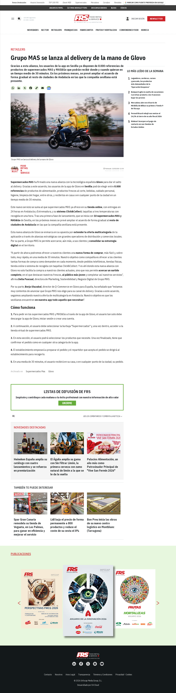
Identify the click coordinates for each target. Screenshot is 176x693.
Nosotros (58, 674)
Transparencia (84, 674)
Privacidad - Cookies (123, 674)
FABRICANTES (86, 30)
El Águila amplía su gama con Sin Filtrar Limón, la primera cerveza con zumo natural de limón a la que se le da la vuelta (67, 466)
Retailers (18, 49)
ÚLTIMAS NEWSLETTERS (77, 8)
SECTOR (45, 30)
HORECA (145, 30)
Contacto (48, 674)
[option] (88, 600)
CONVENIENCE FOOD (129, 30)
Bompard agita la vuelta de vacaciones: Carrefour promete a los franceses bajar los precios (146, 95)
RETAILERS (56, 30)
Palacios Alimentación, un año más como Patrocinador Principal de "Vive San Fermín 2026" (102, 464)
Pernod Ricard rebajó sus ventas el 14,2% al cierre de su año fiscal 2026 (145, 114)
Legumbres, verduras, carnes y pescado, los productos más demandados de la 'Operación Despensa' (142, 82)
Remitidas (117, 2)
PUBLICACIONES (21, 554)
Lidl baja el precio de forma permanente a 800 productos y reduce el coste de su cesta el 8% (67, 525)
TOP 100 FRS (53, 2)
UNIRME (67, 403)
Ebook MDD (67, 2)
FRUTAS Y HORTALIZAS (106, 30)
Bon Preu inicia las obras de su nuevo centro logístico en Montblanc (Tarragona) (102, 525)
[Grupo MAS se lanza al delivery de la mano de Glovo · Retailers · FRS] (88, 19)
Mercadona (95, 2)
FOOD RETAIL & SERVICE (25, 169)
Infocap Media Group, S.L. (91, 680)
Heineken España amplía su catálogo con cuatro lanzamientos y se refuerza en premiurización (30, 464)
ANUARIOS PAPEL (56, 8)
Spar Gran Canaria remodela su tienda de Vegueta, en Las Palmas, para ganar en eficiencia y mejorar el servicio (29, 527)
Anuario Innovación (37, 2)
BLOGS (113, 8)
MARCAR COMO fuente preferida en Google (145, 2)
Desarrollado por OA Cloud (88, 685)
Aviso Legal (70, 674)
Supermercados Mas (35, 371)
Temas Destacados (19, 2)
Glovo (51, 371)
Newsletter (156, 18)
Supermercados (81, 2)
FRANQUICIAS (70, 30)
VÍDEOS (123, 8)
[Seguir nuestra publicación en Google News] (48, 88)
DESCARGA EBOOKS (99, 8)
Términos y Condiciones (102, 674)
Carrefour (106, 2)
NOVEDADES (33, 30)
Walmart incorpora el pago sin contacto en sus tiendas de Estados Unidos (142, 124)
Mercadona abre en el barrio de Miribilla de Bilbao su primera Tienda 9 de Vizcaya (145, 105)
